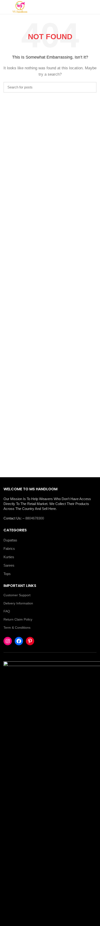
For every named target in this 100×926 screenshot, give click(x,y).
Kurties (8, 557)
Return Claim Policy (17, 619)
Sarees (8, 565)
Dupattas (10, 540)
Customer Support (16, 595)
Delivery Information (18, 603)
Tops (7, 574)
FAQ (6, 611)
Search (90, 87)
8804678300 (34, 518)
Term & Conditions (16, 627)
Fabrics (9, 549)
